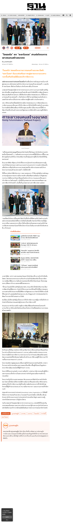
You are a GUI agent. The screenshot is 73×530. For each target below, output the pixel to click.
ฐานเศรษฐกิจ (15, 413)
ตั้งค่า (7, 519)
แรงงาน (30, 413)
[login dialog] (70, 15)
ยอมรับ (7, 517)
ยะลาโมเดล (5, 417)
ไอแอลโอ (36, 413)
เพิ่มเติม (3, 514)
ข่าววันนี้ (43, 413)
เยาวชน (23, 413)
